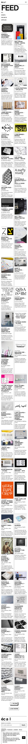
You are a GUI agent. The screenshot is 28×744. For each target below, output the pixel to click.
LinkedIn (15, 729)
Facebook (10, 729)
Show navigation (25, 2)
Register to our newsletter (6, 723)
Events (3, 15)
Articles (3, 20)
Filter (14, 703)
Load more (14, 709)
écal (5, 719)
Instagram (3, 729)
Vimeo (20, 729)
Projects (4, 17)
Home (3, 2)
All (2, 12)
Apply (23, 725)
